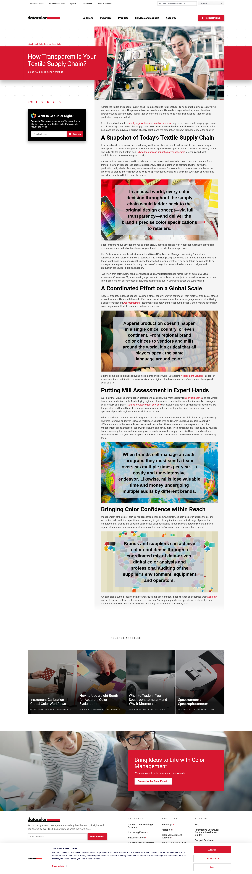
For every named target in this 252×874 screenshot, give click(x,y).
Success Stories (136, 837)
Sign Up (76, 134)
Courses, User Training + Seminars (140, 825)
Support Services (204, 840)
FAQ (197, 824)
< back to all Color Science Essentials (44, 44)
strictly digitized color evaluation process (150, 123)
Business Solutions (57, 4)
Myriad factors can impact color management (161, 152)
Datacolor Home (36, 4)
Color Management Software (171, 836)
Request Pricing (212, 18)
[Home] (44, 18)
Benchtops (167, 824)
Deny (212, 867)
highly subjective (193, 397)
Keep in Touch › (97, 836)
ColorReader (87, 4)
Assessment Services (192, 375)
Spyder (73, 4)
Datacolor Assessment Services (144, 404)
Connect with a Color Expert (152, 781)
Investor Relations (105, 4)
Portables (166, 829)
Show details (58, 866)
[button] (36, 102)
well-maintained (131, 302)
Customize (211, 858)
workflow (212, 596)
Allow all (212, 850)
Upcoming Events (137, 832)
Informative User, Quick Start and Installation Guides (207, 832)
